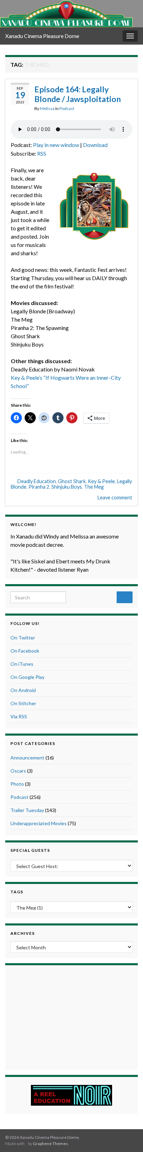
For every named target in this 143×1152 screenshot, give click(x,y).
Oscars (18, 771)
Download (95, 144)
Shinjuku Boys (66, 487)
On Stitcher (23, 703)
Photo (17, 784)
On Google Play (27, 677)
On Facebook (24, 651)
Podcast (66, 108)
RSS (41, 153)
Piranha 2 (38, 487)
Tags (16, 891)
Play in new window (56, 144)
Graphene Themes (50, 1143)
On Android (23, 690)
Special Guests (30, 850)
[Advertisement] (71, 1016)
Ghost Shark (72, 481)
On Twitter (22, 637)
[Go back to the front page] (66, 13)
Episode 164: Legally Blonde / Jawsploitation (77, 94)
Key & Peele (101, 481)
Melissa (47, 108)
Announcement (27, 758)
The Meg (94, 487)
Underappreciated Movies (38, 823)
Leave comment (115, 497)
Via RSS (18, 716)
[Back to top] (127, 1136)
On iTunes (21, 664)
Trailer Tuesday (27, 810)
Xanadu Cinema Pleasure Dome (42, 36)
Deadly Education (36, 481)
